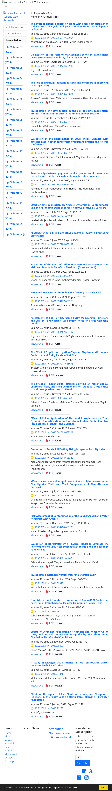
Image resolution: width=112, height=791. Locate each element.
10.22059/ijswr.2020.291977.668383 (54, 495)
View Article (37, 46)
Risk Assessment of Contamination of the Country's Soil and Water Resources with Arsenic (69, 517)
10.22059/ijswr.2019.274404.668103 (54, 527)
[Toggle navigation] (55, 6)
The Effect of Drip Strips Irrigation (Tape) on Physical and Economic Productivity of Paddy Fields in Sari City (69, 354)
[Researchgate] (78, 778)
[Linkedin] (84, 772)
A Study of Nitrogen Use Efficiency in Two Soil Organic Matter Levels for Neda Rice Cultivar (69, 664)
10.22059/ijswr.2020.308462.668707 (54, 332)
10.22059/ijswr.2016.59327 (49, 583)
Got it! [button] (104, 787)
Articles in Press (14, 27)
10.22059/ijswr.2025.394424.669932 (54, 66)
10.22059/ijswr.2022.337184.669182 (54, 244)
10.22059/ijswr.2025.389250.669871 (54, 94)
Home (8, 733)
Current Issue (13, 33)
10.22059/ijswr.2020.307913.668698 (54, 363)
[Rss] (86, 778)
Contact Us (11, 757)
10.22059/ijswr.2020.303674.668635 (54, 398)
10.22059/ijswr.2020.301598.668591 (54, 432)
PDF (55, 46)
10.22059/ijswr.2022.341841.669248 (54, 216)
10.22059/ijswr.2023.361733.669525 (54, 153)
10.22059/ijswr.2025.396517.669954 (54, 37)
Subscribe (82, 763)
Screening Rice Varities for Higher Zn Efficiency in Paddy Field (66, 292)
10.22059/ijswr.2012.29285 (49, 708)
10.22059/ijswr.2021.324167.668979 (54, 301)
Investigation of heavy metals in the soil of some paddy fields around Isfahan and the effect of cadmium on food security (69, 112)
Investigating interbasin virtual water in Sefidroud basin (63, 574)
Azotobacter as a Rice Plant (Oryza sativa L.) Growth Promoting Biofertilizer (69, 234)
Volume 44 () (17, 234)
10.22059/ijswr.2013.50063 (49, 645)
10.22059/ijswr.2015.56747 (49, 611)
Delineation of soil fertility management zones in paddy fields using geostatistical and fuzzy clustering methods (69, 56)
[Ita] (77, 772)
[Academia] (90, 772)
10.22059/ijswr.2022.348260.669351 (54, 184)
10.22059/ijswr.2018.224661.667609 (54, 558)
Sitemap (9, 761)
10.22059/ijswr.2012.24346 (49, 674)
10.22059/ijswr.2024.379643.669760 (54, 122)
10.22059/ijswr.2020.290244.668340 (54, 457)
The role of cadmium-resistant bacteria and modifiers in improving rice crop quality (69, 84)
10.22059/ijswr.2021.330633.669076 (54, 275)
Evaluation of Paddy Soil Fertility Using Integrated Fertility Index (68, 449)
